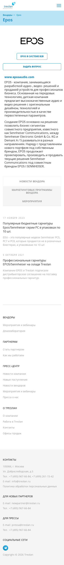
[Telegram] (5, 548)
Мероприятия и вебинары (19, 325)
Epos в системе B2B (32, 56)
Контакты (9, 427)
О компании (10, 415)
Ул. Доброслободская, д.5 (18, 471)
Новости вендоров (14, 385)
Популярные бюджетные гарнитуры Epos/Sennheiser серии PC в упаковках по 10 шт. (31, 227)
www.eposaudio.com (19, 77)
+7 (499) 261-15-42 (43, 476)
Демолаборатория (14, 331)
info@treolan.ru (21, 481)
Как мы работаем (13, 355)
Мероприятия (32, 201)
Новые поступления (15, 379)
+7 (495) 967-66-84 (20, 476)
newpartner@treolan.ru (26, 503)
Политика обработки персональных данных (30, 486)
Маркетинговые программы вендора (32, 191)
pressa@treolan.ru (23, 525)
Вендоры (7, 15)
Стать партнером (13, 349)
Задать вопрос (32, 66)
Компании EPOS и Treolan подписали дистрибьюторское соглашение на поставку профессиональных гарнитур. (30, 274)
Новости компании (14, 373)
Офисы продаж (12, 433)
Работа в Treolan (13, 421)
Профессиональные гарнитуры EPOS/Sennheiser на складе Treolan (27, 262)
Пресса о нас (11, 397)
